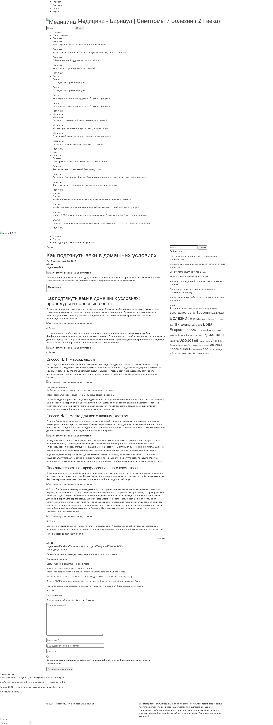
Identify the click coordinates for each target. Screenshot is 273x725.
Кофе (222, 341)
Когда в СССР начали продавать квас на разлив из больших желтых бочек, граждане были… (101, 215)
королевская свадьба (185, 352)
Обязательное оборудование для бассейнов (76, 60)
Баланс (215, 308)
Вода (207, 324)
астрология (215, 344)
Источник (160, 538)
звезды (218, 349)
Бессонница (206, 312)
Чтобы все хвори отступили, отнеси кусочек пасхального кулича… (80, 389)
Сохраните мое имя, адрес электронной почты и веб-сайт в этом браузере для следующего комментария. (98, 661)
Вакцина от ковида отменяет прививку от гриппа (78, 143)
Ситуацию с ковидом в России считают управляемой (80, 120)
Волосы (190, 329)
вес (205, 348)
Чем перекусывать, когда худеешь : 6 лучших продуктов (81, 98)
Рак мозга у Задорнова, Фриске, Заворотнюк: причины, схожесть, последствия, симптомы (99, 177)
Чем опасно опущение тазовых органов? (74, 68)
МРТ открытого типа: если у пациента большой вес (79, 44)
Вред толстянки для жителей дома (188, 271)
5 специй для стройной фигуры (69, 82)
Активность (176, 308)
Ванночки (219, 319)
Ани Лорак (207, 308)
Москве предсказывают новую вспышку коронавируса (81, 128)
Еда (206, 334)
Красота (173, 344)
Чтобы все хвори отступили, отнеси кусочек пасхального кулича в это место (92, 199)
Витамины (183, 324)
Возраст (177, 329)
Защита (174, 341)
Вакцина (211, 319)
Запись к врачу (60, 34)
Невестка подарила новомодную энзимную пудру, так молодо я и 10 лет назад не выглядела (101, 222)
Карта (56, 11)
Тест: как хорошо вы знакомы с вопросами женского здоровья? (85, 185)
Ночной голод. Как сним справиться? (189, 276)
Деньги (181, 335)
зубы (172, 352)
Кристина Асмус (186, 344)
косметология (202, 352)
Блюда (220, 312)
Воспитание (201, 330)
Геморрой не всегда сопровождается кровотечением (80, 161)
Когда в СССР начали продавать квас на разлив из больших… (32, 686)
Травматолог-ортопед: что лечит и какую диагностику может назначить (89, 52)
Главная (57, 1)
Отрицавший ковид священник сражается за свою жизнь (82, 136)
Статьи (56, 192)
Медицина (58, 113)
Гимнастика (214, 330)
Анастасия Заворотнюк (193, 308)
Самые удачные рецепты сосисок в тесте (67, 563)
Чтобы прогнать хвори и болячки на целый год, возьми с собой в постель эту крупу (96, 207)
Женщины (216, 335)
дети (211, 349)
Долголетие (191, 335)
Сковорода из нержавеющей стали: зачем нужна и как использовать (81, 554)
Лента (56, 7)
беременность (181, 348)
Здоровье (58, 38)
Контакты (57, 4)
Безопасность (179, 312)
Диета (56, 76)
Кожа (216, 341)
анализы (205, 345)
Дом (200, 335)
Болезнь (193, 319)
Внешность (197, 324)
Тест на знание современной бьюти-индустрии (77, 169)
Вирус (172, 325)
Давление (173, 335)
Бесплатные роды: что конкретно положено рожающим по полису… (192, 290)
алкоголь (197, 345)
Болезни (57, 154)
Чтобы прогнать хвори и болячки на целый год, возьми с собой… (80, 394)
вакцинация (197, 349)
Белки (193, 312)
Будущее (202, 318)
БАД (55, 151)
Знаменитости (205, 340)
